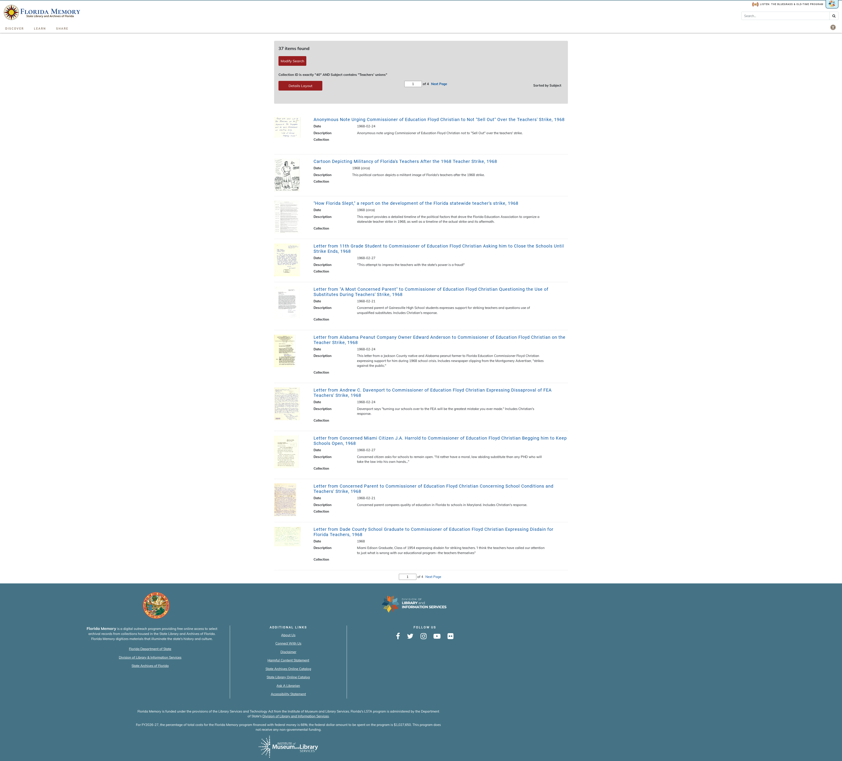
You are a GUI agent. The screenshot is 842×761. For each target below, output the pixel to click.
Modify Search (292, 61)
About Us (288, 635)
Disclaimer (288, 652)
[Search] (834, 16)
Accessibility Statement (288, 694)
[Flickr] (450, 636)
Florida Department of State (150, 649)
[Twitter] (410, 636)
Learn (40, 28)
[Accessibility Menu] (833, 27)
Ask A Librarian (288, 686)
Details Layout (300, 86)
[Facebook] (397, 636)
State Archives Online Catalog (288, 669)
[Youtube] (437, 636)
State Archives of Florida (150, 666)
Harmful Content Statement (288, 660)
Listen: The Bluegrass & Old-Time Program (791, 4)
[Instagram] (423, 636)
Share (62, 28)
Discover (14, 28)
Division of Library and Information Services (295, 716)
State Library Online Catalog (288, 677)
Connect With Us (288, 643)
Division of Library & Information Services (150, 657)
